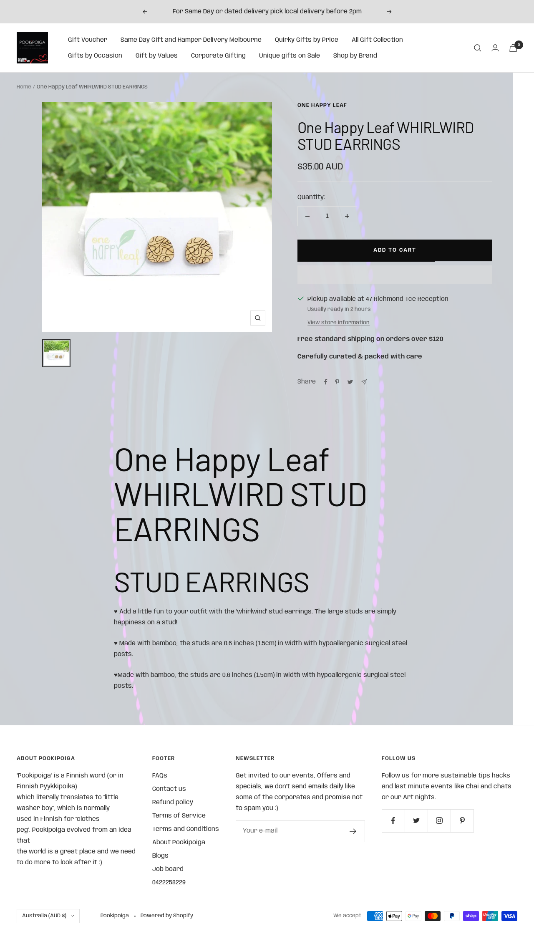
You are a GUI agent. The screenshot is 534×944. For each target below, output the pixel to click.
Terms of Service (179, 816)
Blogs (160, 856)
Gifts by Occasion (95, 56)
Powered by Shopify (167, 916)
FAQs (159, 775)
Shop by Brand (355, 56)
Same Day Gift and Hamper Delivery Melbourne (191, 40)
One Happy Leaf (322, 105)
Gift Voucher (87, 40)
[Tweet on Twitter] (350, 382)
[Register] (353, 831)
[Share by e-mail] (364, 382)
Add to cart (394, 250)
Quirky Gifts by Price (306, 40)
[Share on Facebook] (325, 382)
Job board (168, 869)
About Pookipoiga (178, 842)
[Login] (495, 47)
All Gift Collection (377, 40)
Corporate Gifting (218, 56)
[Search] (477, 48)
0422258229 (169, 882)
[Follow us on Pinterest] (462, 820)
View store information (338, 323)
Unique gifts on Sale (289, 56)
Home (24, 87)
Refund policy (172, 802)
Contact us (169, 789)
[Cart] (513, 48)
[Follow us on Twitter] (416, 820)
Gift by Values (157, 56)
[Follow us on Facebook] (393, 820)
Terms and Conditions (185, 829)
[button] (394, 274)
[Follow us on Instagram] (439, 820)
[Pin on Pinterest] (337, 382)
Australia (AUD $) (44, 916)
